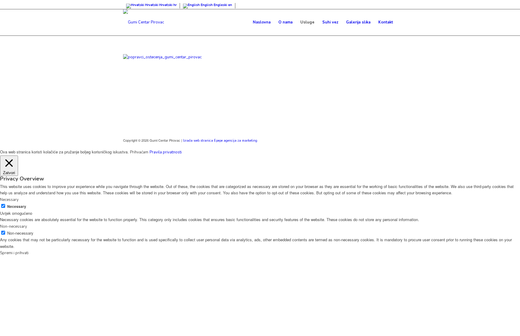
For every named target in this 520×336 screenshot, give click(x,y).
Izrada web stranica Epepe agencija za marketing (220, 140)
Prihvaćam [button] (139, 152)
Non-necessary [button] (13, 226)
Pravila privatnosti (166, 152)
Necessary (16, 206)
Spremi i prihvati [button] (14, 253)
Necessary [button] (9, 199)
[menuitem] (261, 22)
